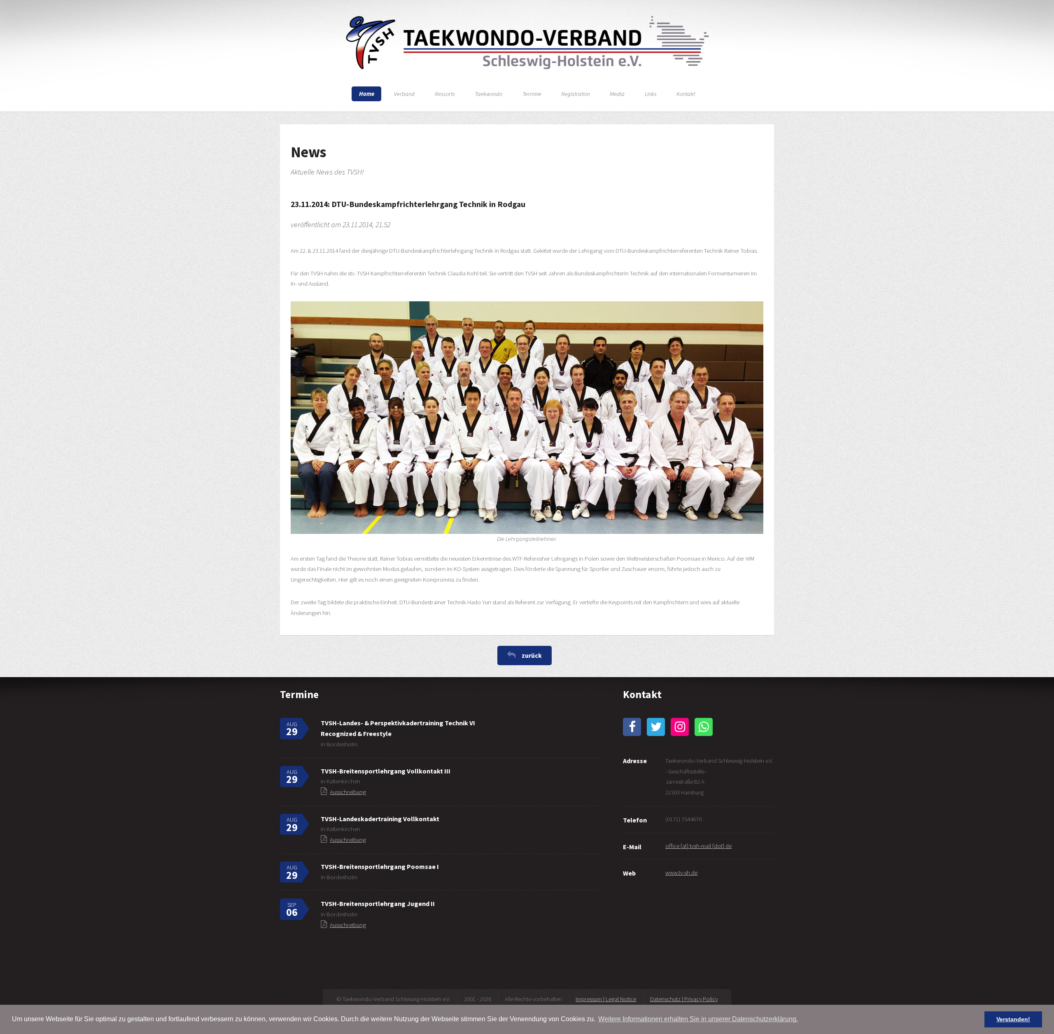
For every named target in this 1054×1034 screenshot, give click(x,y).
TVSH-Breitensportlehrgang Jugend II (378, 903)
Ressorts (445, 94)
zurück (532, 655)
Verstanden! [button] (1013, 1019)
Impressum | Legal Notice (606, 999)
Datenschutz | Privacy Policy (684, 999)
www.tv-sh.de (681, 872)
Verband (404, 94)
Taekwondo (488, 94)
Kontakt (685, 94)
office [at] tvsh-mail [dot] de (698, 846)
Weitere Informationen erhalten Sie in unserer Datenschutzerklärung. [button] (698, 1018)
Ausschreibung (348, 792)
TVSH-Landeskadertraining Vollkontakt (380, 819)
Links (651, 94)
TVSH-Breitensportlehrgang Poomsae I (380, 866)
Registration (575, 94)
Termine (531, 94)
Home (366, 94)
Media (617, 94)
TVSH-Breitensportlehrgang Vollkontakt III (385, 771)
